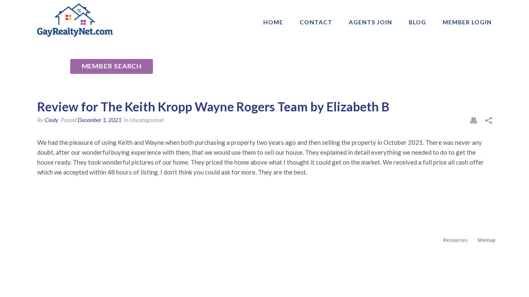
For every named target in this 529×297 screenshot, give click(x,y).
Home (273, 22)
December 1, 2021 (100, 119)
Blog (417, 22)
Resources (455, 240)
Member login (467, 22)
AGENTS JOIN (370, 22)
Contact (316, 22)
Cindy (51, 119)
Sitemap (486, 240)
